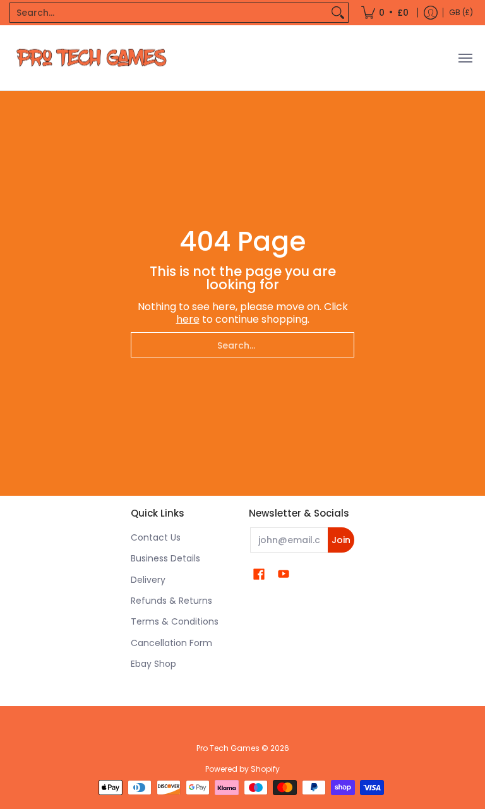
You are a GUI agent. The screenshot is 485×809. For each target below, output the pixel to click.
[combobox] (169, 12)
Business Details (165, 558)
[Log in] (430, 12)
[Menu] (464, 57)
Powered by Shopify (242, 769)
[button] (259, 574)
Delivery (148, 579)
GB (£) (461, 12)
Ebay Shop (153, 663)
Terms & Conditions (175, 621)
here (188, 319)
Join (341, 540)
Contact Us (156, 537)
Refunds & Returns (171, 600)
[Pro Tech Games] (92, 57)
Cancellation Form (171, 643)
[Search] (338, 12)
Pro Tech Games (228, 748)
